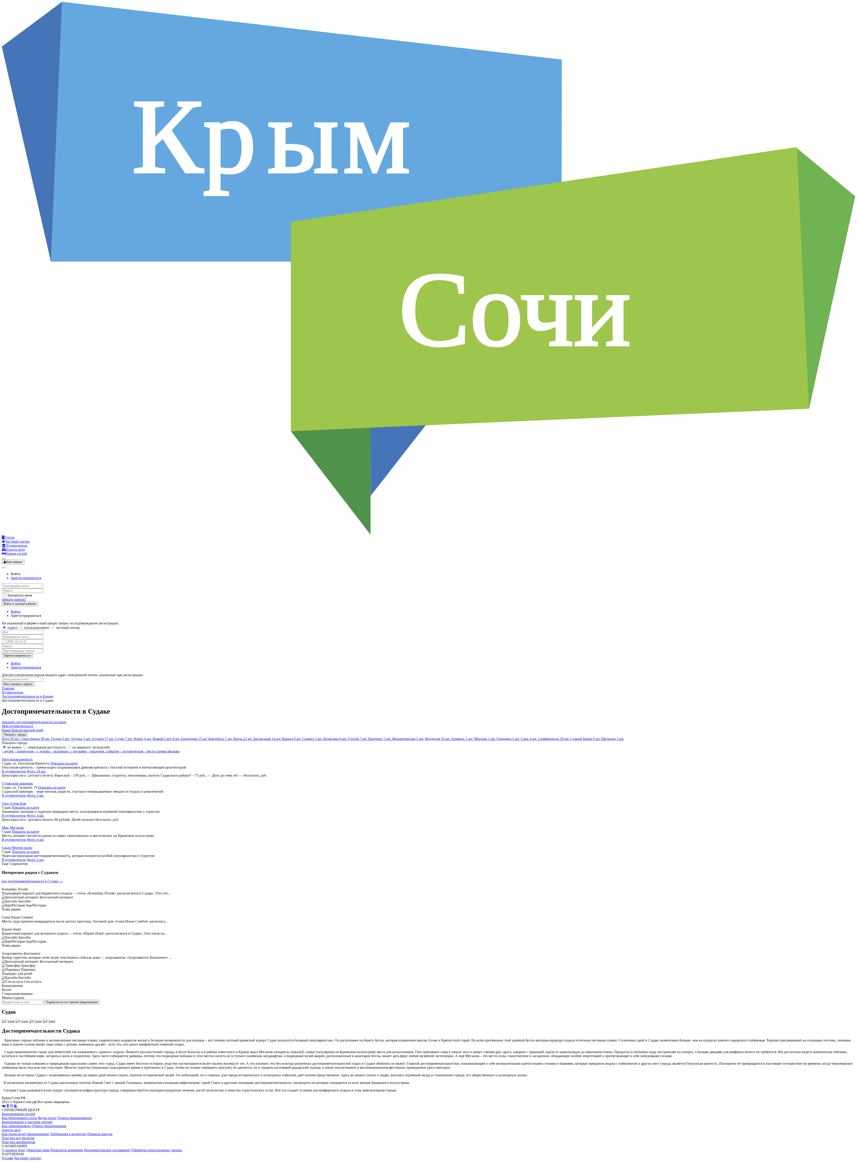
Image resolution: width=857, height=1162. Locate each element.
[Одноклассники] (7, 1106)
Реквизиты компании (66, 1150)
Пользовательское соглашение (107, 1150)
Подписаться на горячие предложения (72, 1002)
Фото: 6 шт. (35, 840)
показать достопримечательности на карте (34, 722)
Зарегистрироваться (26, 578)
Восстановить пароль (18, 684)
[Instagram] (11, 1106)
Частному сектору (28, 1158)
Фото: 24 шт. (36, 771)
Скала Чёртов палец (17, 848)
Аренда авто (11, 1130)
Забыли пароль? (14, 599)
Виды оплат (47, 1118)
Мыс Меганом (13, 827)
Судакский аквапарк (17, 783)
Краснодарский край (27, 730)
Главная (8, 688)
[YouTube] (15, 1106)
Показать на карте (64, 763)
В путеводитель (14, 771)
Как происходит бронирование (25, 1134)
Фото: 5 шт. (35, 795)
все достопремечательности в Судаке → (32, 881)
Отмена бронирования (74, 1118)
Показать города (15, 734)
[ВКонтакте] (4, 1106)
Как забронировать (16, 1126)
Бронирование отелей (18, 1114)
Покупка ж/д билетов (18, 1138)
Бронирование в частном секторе (27, 1122)
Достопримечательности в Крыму (28, 696)
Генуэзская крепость (17, 759)
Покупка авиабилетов (18, 1142)
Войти (16, 611)
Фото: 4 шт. (35, 815)
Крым (6, 730)
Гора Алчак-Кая (14, 803)
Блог (21, 1150)
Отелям (7, 1158)
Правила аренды (99, 1134)
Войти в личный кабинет (20, 603)
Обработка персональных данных (156, 1150)
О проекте (9, 1150)
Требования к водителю (68, 1134)
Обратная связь (38, 1150)
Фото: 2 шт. (35, 860)
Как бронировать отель (19, 1118)
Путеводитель (12, 692)
